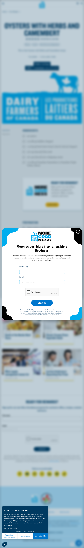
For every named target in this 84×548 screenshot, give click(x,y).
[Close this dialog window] (78, 232)
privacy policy (47, 314)
